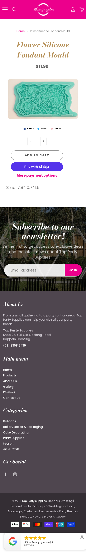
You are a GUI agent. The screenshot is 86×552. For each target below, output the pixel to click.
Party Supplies (13, 438)
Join (73, 270)
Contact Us (11, 398)
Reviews (9, 392)
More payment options (37, 175)
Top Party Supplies (34, 501)
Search (8, 443)
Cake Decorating (16, 432)
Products (10, 375)
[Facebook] (5, 474)
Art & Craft (11, 449)
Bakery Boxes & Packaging (23, 427)
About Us (10, 381)
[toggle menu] (5, 9)
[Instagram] (15, 474)
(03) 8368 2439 (14, 345)
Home (20, 31)
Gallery (8, 387)
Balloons (9, 421)
